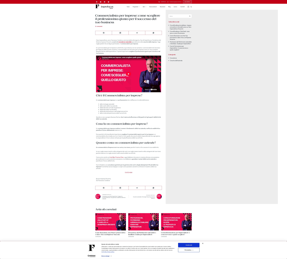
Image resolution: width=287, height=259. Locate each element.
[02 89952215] (159, 1)
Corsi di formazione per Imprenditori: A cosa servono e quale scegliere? (179, 48)
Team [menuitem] (128, 6)
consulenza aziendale (125, 42)
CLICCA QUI (128, 172)
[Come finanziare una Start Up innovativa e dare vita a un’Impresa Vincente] (110, 221)
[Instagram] (100, 1)
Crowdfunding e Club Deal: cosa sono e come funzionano (179, 32)
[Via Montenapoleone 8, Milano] (167, 1)
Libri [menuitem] (144, 6)
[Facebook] (96, 1)
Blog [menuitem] (169, 6)
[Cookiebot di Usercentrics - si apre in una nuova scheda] (91, 256)
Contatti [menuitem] (182, 6)
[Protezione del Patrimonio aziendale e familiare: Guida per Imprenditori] (143, 221)
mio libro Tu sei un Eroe (116, 157)
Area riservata (187, 1)
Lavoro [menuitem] (175, 6)
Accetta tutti (189, 245)
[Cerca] (191, 6)
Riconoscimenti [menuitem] (153, 6)
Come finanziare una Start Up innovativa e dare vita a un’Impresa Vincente (180, 37)
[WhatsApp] (153, 33)
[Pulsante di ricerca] (190, 16)
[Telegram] (137, 33)
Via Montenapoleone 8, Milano (176, 1)
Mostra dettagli (105, 256)
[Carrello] (188, 6)
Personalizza (188, 250)
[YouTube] (108, 1)
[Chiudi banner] (202, 243)
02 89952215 (163, 1)
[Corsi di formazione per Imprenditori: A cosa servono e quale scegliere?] (176, 221)
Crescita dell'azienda (176, 61)
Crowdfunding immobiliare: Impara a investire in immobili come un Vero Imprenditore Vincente (180, 27)
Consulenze (99, 26)
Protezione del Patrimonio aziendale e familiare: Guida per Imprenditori (181, 43)
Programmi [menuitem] (135, 6)
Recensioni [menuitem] (162, 6)
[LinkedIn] (104, 1)
